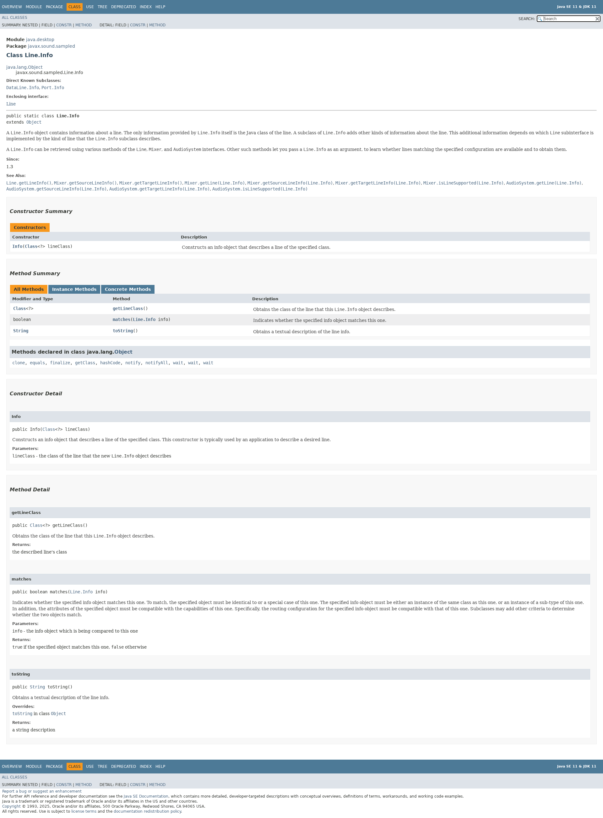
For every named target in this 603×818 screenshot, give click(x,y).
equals (37, 362)
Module (34, 7)
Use (90, 7)
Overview (12, 7)
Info (17, 246)
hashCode (110, 362)
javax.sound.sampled (51, 46)
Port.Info (52, 87)
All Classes (14, 17)
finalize (60, 362)
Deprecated (123, 7)
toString (123, 330)
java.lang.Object (24, 67)
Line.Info (144, 319)
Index (146, 7)
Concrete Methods (128, 289)
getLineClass (128, 308)
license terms (83, 811)
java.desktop (40, 39)
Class (31, 246)
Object (33, 122)
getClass (85, 362)
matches (121, 319)
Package (54, 7)
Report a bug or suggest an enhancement (42, 791)
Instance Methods (74, 289)
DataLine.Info (22, 87)
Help (160, 7)
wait (178, 362)
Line (11, 103)
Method (83, 25)
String (20, 330)
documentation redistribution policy (147, 811)
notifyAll (156, 362)
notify (132, 362)
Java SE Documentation (146, 796)
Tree (102, 7)
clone (18, 362)
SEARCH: (527, 19)
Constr (64, 25)
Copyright (11, 806)
